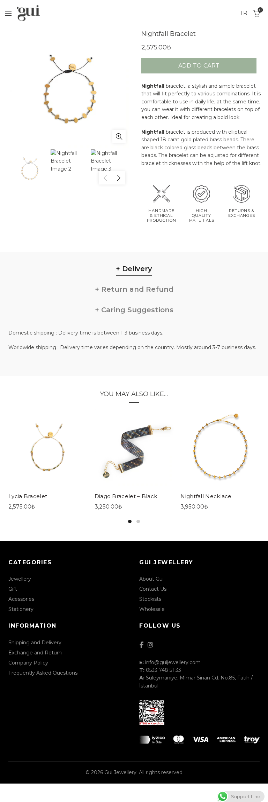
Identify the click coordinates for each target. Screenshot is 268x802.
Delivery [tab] (136, 269)
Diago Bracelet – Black (126, 496)
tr (243, 13)
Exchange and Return (35, 653)
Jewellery (19, 579)
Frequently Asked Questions (42, 673)
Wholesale (152, 609)
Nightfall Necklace (205, 496)
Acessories (21, 599)
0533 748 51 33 (163, 670)
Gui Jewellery (120, 772)
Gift (12, 589)
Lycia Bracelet (27, 496)
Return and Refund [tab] (136, 289)
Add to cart (198, 65)
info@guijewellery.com (173, 662)
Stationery (21, 609)
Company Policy (28, 663)
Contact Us (152, 589)
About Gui (151, 579)
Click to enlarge (119, 136)
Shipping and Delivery (34, 642)
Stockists (150, 599)
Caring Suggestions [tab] (136, 310)
